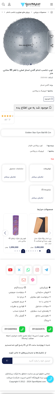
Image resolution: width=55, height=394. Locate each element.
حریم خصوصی (18, 301)
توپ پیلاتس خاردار (35, 145)
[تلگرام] (46, 270)
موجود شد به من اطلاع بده (32, 108)
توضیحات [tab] (47, 168)
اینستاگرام (19, 287)
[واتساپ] (28, 270)
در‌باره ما (21, 297)
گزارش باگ (20, 315)
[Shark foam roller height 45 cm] (15, 225)
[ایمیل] (23, 280)
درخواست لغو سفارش (40, 297)
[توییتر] (19, 270)
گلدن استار (44, 85)
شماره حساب (19, 311)
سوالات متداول (43, 306)
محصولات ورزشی (40, 12)
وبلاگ (47, 320)
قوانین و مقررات (17, 306)
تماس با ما (44, 301)
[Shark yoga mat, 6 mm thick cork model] (40, 225)
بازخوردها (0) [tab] (46, 189)
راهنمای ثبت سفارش (40, 311)
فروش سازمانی (43, 292)
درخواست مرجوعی (17, 292)
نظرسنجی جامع (43, 315)
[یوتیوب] (10, 270)
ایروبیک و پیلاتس (39, 91)
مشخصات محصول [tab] (16, 168)
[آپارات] (32, 280)
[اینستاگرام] (37, 270)
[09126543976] (50, 379)
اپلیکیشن (44, 287)
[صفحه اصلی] (51, 12)
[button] (5, 233)
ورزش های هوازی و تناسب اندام (17, 12)
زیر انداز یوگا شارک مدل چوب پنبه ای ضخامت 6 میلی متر (42, 240)
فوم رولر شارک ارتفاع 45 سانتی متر (17, 239)
